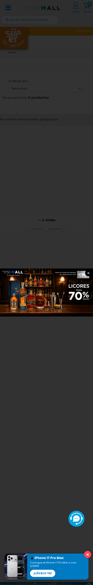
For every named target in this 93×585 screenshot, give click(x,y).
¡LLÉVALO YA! (42, 573)
